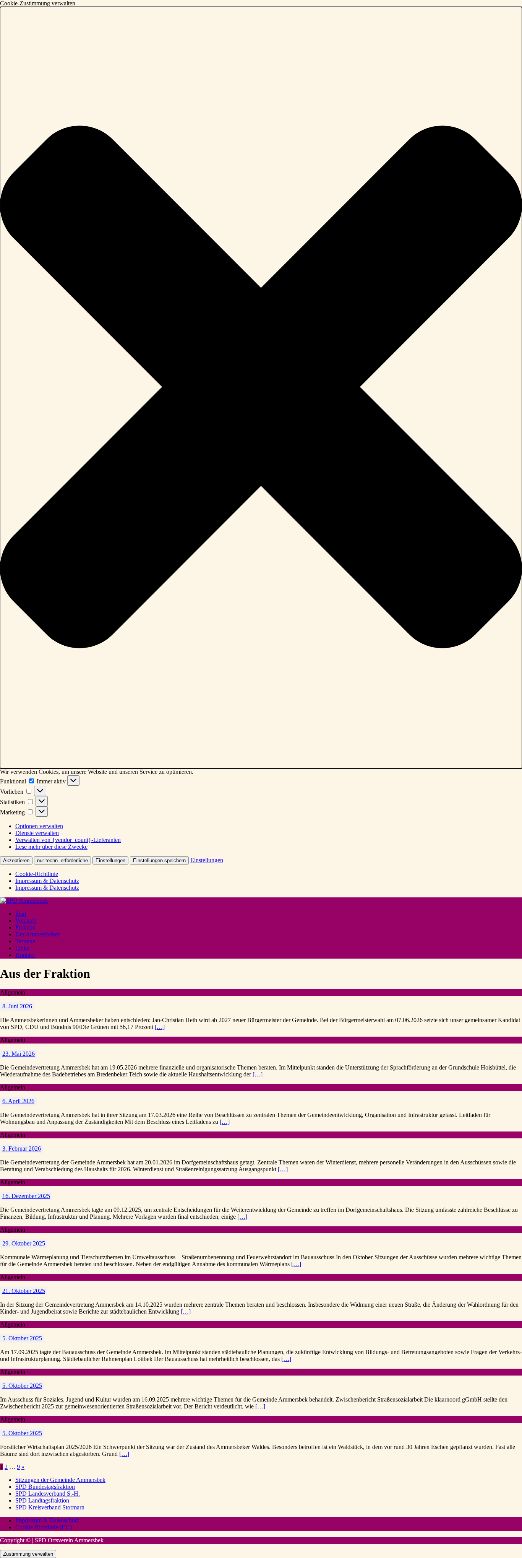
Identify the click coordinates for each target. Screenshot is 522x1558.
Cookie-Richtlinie (36, 874)
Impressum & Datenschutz (47, 880)
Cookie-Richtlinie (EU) (43, 1527)
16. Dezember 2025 (26, 1196)
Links (22, 948)
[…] (160, 1027)
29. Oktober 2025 (23, 1243)
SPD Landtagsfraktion (42, 1500)
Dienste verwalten (37, 833)
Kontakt (25, 955)
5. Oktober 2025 (22, 1338)
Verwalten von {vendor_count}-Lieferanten (68, 840)
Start (20, 913)
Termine (25, 941)
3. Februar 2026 (21, 1148)
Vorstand (26, 920)
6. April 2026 (18, 1101)
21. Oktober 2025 (23, 1291)
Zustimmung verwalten (28, 1554)
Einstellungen (110, 860)
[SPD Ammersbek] (24, 900)
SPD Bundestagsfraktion (45, 1486)
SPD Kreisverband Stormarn (49, 1507)
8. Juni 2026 (17, 1006)
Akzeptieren (16, 860)
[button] (261, 387)
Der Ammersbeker (37, 934)
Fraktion (25, 927)
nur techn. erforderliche (62, 860)
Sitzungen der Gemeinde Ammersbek (60, 1480)
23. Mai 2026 (18, 1053)
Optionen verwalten (39, 826)
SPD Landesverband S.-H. (47, 1493)
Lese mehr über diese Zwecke (51, 846)
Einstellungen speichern (159, 860)
